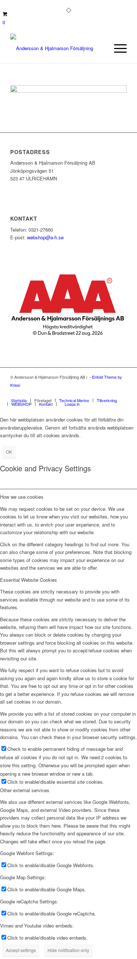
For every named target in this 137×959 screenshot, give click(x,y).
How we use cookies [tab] (21, 496)
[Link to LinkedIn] (121, 392)
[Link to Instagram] (110, 392)
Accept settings (21, 950)
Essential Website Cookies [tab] (28, 579)
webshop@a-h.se (45, 237)
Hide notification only (68, 950)
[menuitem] (117, 48)
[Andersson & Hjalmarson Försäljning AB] (56, 48)
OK (9, 452)
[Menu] (117, 48)
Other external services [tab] (24, 790)
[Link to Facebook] (99, 392)
